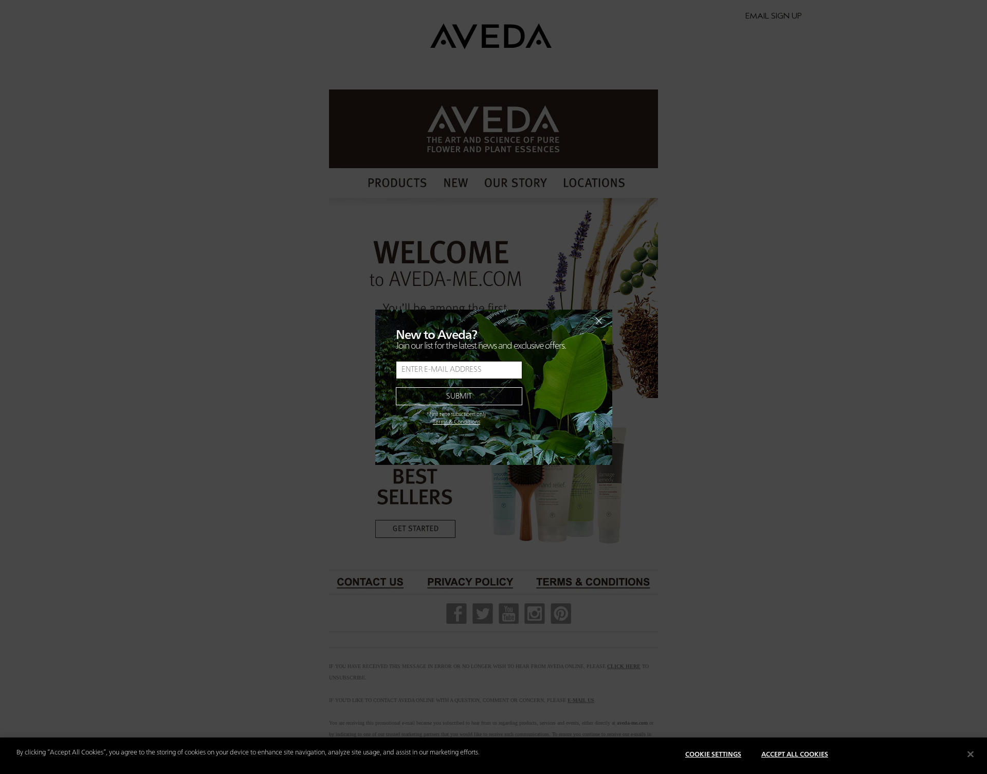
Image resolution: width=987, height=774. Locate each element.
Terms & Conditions (456, 422)
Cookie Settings (713, 755)
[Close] (970, 754)
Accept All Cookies (794, 755)
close (572, 321)
